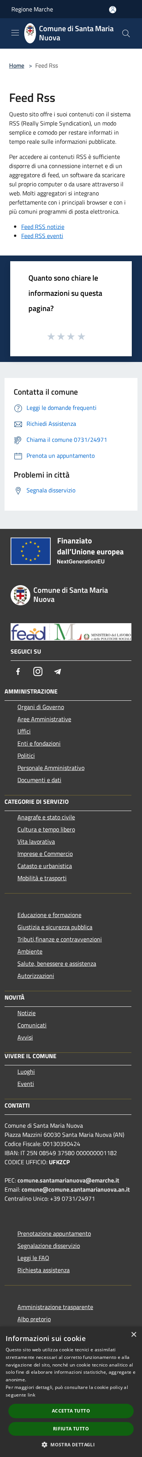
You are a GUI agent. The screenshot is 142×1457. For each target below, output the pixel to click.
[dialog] (71, 1392)
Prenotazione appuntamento (54, 1233)
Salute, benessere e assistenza (56, 963)
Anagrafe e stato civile (46, 817)
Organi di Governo (40, 706)
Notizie (26, 1012)
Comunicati (32, 1025)
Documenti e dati (39, 779)
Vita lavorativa (36, 841)
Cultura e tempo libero (46, 829)
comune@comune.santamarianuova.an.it (76, 1189)
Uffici (24, 731)
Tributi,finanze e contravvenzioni (59, 939)
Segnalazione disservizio (48, 1245)
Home (16, 65)
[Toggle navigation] (15, 32)
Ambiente (29, 951)
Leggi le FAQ (33, 1257)
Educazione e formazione (49, 914)
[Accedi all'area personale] (112, 10)
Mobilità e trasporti (42, 877)
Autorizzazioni (35, 975)
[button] (71, 1444)
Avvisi (25, 1037)
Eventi (25, 1083)
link (31, 1395)
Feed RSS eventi (42, 235)
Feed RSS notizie (42, 226)
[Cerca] (126, 33)
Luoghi (26, 1071)
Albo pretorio (34, 1319)
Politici (26, 755)
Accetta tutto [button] (71, 1411)
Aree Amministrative (44, 719)
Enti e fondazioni (39, 743)
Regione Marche (32, 9)
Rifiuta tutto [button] (71, 1428)
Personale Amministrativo (50, 767)
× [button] (133, 1335)
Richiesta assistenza (43, 1269)
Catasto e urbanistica (44, 865)
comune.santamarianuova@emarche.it (68, 1180)
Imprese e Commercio (45, 853)
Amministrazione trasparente (55, 1306)
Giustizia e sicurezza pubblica (54, 927)
